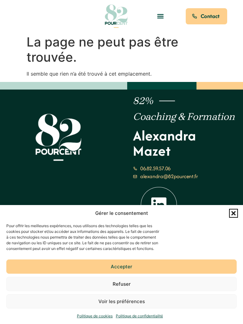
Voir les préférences (121, 301)
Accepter (121, 267)
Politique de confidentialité (139, 316)
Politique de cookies (95, 316)
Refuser (122, 284)
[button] (233, 213)
